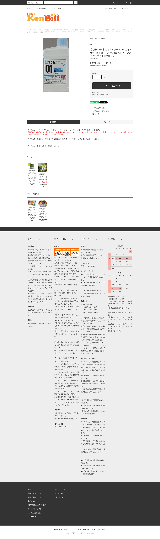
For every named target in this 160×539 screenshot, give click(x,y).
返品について (96, 92)
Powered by (69, 533)
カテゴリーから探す (41, 8)
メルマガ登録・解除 (110, 8)
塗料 (96, 38)
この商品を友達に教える (99, 108)
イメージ (106, 122)
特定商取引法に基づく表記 (100, 94)
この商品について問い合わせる (101, 111)
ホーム (29, 8)
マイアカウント (59, 489)
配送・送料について (34, 497)
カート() (129, 3)
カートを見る (59, 493)
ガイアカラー (102, 38)
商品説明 (53, 122)
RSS (29, 517)
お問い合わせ (124, 8)
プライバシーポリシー (35, 509)
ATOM (34, 517)
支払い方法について (34, 493)
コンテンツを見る (56, 8)
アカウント (116, 3)
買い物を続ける (97, 114)
